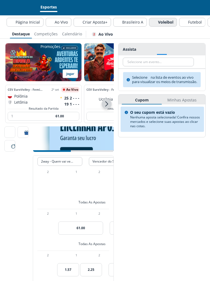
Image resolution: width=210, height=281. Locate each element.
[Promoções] (23, 133)
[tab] (21, 33)
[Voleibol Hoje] (10, 133)
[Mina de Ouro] (10, 146)
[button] (107, 104)
